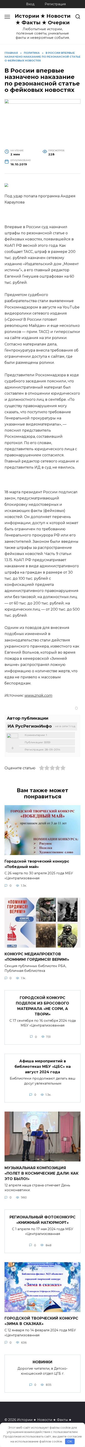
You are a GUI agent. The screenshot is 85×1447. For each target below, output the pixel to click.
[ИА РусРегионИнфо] (12, 739)
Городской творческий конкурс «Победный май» (37, 864)
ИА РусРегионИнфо (29, 726)
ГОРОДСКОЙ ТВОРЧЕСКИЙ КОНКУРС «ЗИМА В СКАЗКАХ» (41, 1321)
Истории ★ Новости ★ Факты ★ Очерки (42, 19)
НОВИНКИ (42, 1362)
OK (69, 1441)
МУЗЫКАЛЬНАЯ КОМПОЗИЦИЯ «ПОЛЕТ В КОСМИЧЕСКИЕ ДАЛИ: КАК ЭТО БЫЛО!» (41, 1173)
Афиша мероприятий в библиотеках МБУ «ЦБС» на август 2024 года (43, 1066)
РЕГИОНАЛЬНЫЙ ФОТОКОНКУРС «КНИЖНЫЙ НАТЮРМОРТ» (42, 1220)
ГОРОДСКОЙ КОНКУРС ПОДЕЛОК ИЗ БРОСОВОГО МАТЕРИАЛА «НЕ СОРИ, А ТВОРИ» (42, 1005)
